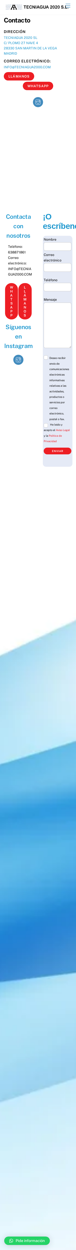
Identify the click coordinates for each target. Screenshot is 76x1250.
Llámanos (18, 76)
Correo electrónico (52, 257)
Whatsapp (37, 86)
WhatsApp (11, 301)
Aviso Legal (63, 430)
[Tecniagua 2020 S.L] (37, 9)
